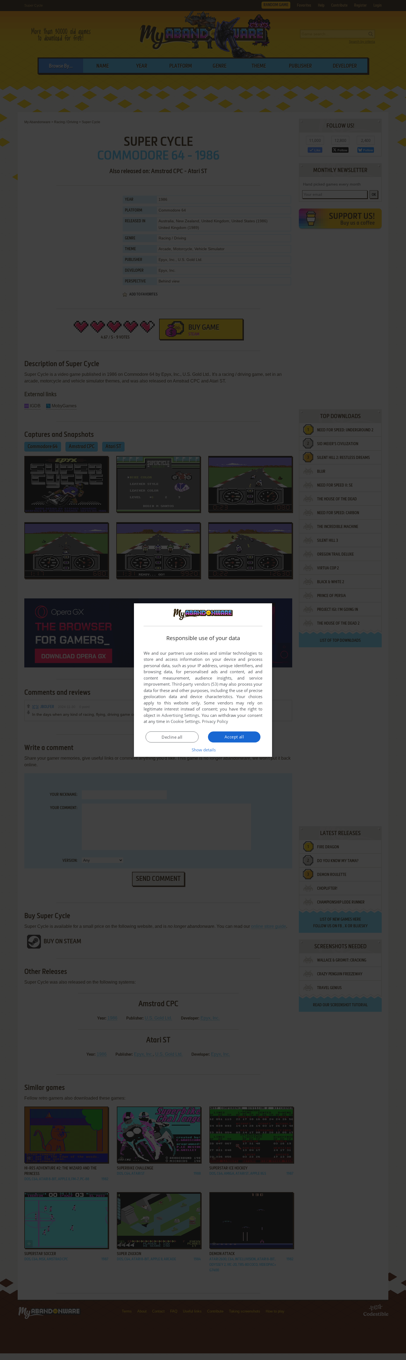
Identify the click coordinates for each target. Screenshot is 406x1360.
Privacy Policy (215, 721)
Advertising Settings (180, 715)
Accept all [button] (234, 737)
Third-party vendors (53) (195, 684)
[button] (203, 750)
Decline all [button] (172, 737)
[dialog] (203, 680)
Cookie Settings (185, 721)
